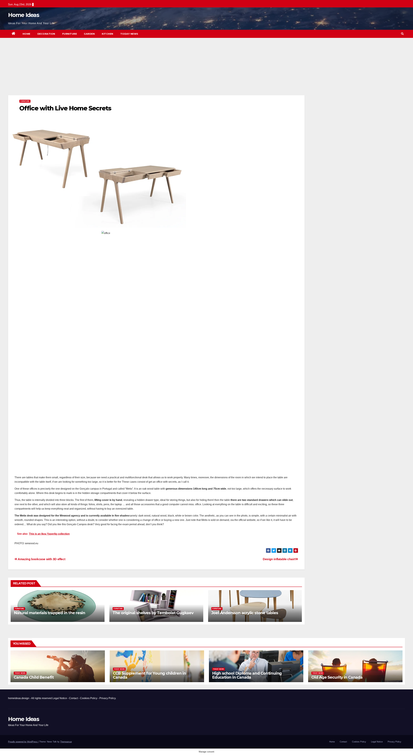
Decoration (46, 33)
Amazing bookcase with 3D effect (41, 559)
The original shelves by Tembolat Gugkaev (153, 612)
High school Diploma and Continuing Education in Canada (247, 675)
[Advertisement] (156, 71)
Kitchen (107, 33)
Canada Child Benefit (34, 677)
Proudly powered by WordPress (23, 741)
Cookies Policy (88, 698)
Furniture (69, 33)
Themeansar (66, 741)
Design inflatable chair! (279, 559)
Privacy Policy (107, 698)
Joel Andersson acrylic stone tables (244, 612)
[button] (402, 33)
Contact (73, 698)
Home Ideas (23, 15)
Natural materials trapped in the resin (49, 612)
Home (26, 33)
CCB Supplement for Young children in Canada (149, 675)
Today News (129, 33)
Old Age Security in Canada (337, 677)
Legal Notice (59, 698)
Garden (89, 33)
